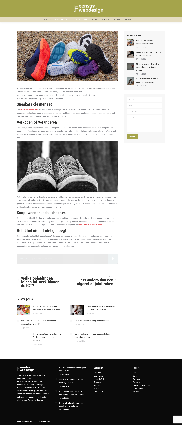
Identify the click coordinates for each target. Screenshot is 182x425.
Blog (134, 373)
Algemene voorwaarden (142, 385)
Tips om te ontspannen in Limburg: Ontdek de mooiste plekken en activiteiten (47, 337)
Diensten (97, 373)
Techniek (97, 382)
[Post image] (23, 310)
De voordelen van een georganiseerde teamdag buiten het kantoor (94, 335)
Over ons (136, 379)
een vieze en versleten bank (90, 225)
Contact (136, 376)
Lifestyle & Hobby (100, 379)
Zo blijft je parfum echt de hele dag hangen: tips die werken (100, 308)
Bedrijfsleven (99, 376)
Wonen (96, 388)
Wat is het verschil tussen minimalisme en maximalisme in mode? (38, 322)
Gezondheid (98, 391)
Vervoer (97, 385)
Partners (136, 382)
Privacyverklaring (139, 388)
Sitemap (136, 391)
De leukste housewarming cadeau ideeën (92, 321)
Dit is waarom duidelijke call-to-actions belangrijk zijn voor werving (148, 67)
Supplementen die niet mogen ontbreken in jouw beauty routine (46, 308)
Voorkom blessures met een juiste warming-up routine (149, 53)
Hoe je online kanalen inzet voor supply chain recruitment (148, 80)
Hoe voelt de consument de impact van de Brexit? (146, 42)
